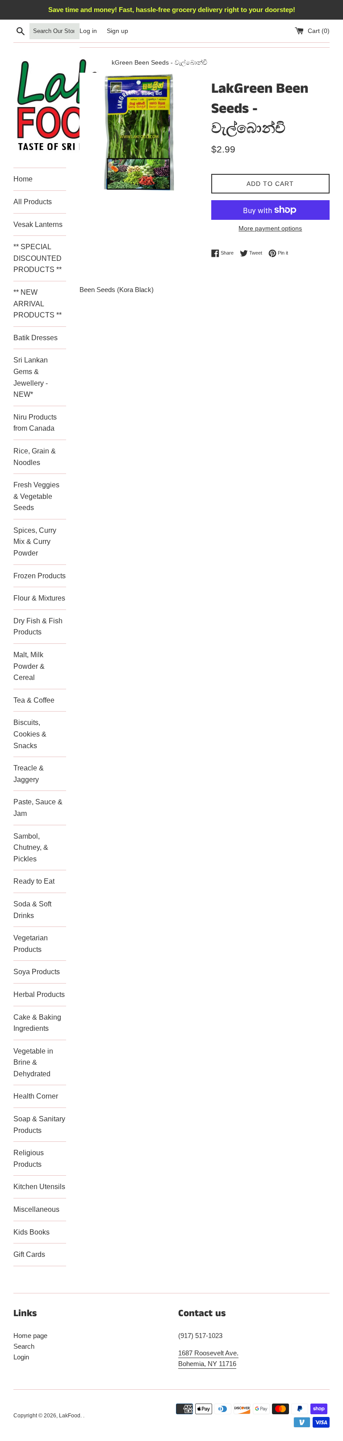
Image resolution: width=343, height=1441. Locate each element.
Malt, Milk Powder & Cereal (29, 666)
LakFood (69, 1415)
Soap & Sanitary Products (39, 1124)
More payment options (270, 228)
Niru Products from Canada (35, 422)
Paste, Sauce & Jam (38, 807)
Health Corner (35, 1096)
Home (23, 179)
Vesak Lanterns (38, 224)
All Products (32, 202)
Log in (88, 31)
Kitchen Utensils (39, 1186)
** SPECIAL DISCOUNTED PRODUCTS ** (37, 258)
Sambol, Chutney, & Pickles (30, 847)
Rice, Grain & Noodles (34, 456)
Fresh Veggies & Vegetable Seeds (36, 496)
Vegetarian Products (30, 943)
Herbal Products (39, 994)
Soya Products (36, 972)
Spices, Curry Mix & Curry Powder (34, 542)
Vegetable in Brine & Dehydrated (33, 1062)
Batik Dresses (35, 338)
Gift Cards (29, 1254)
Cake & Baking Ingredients (37, 1023)
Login (21, 1357)
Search (23, 1346)
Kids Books (31, 1232)
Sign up (117, 31)
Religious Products (28, 1158)
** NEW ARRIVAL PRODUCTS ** (37, 303)
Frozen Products (39, 576)
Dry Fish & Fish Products (38, 626)
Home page (30, 1335)
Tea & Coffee (33, 700)
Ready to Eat (33, 881)
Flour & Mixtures (39, 598)
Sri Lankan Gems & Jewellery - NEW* (30, 377)
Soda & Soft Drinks (32, 909)
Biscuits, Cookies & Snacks (29, 734)
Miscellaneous (36, 1209)
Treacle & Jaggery (28, 773)
